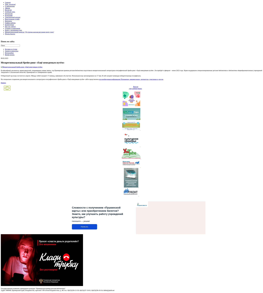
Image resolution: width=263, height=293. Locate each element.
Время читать (9, 55)
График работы (10, 23)
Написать (84, 227)
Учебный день (10, 12)
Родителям (8, 15)
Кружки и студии (11, 49)
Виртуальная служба (12, 19)
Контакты (8, 21)
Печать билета (10, 34)
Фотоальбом (9, 53)
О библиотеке (10, 6)
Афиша (7, 8)
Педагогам (8, 13)
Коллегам (8, 10)
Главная (7, 2)
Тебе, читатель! (10, 4)
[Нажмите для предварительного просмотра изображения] (22, 67)
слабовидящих (137, 88)
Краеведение (9, 25)
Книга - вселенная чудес (13, 30)
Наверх (3, 83)
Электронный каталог (12, 17)
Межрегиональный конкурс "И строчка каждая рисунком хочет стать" (29, 32)
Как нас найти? (10, 26)
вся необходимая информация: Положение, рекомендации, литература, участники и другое (131, 79)
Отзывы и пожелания (12, 28)
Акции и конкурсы (11, 51)
